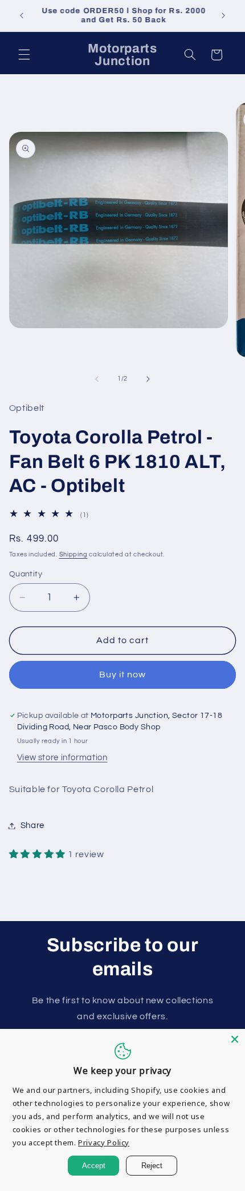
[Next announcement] (223, 15)
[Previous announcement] (21, 15)
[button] (24, 55)
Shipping (73, 554)
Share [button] (32, 825)
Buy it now (122, 674)
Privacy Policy (103, 1142)
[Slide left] (96, 378)
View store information (62, 757)
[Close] (234, 1039)
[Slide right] (148, 378)
